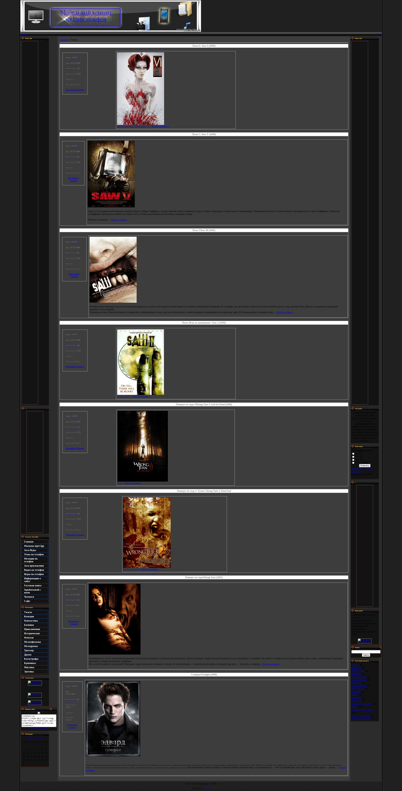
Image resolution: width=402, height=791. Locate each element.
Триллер (29, 650)
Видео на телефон (34, 570)
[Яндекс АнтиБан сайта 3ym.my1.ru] (35, 704)
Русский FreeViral (39, 728)
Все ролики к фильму (138, 126)
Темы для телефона (362, 703)
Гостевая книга (32, 585)
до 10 (358, 453)
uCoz (207, 788)
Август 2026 (35, 738)
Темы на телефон (34, 554)
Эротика (29, 671)
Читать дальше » (160, 126)
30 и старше (361, 462)
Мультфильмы (32, 642)
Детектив (357, 700)
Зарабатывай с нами (32, 591)
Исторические (32, 633)
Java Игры (30, 550)
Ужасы (28, 612)
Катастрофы (31, 658)
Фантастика (31, 620)
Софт (27, 601)
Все (138, 569)
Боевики (29, 625)
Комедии (29, 616)
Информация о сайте (32, 580)
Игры (355, 706)
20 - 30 (358, 459)
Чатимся (29, 596)
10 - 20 (358, 456)
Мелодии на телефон (31, 560)
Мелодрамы (31, 646)
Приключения (32, 629)
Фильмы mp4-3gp (34, 546)
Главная (24, 34)
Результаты (357, 468)
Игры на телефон (34, 574)
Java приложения (34, 565)
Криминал (30, 663)
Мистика (29, 667)
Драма (27, 654)
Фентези (28, 637)
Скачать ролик (122, 126)
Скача (121, 483)
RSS (378, 34)
